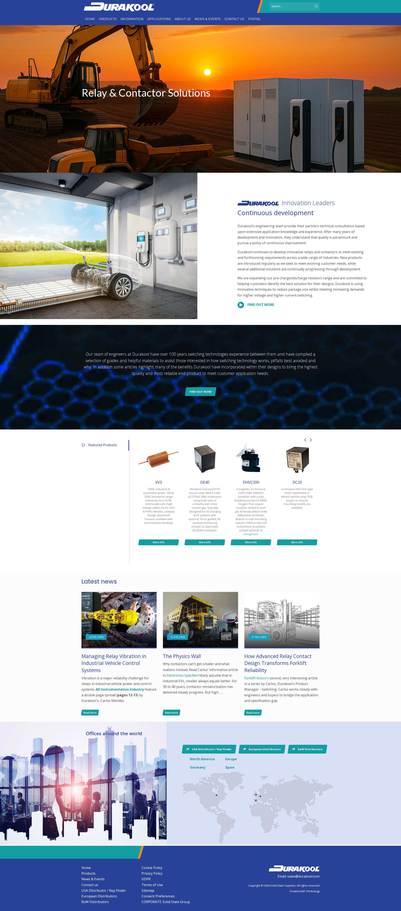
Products (108, 19)
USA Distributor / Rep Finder (103, 890)
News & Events (208, 19)
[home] (294, 867)
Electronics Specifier (182, 675)
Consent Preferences (158, 896)
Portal (254, 19)
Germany (197, 767)
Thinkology (313, 891)
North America (202, 759)
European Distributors (99, 896)
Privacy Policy (152, 873)
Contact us (234, 19)
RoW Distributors (95, 902)
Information (132, 19)
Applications (159, 19)
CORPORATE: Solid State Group (166, 902)
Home (90, 19)
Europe (231, 759)
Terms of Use (152, 885)
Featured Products (102, 445)
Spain (230, 767)
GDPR (146, 879)
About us (183, 19)
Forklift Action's (256, 678)
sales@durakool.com (303, 876)
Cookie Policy (152, 867)
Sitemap (148, 890)
